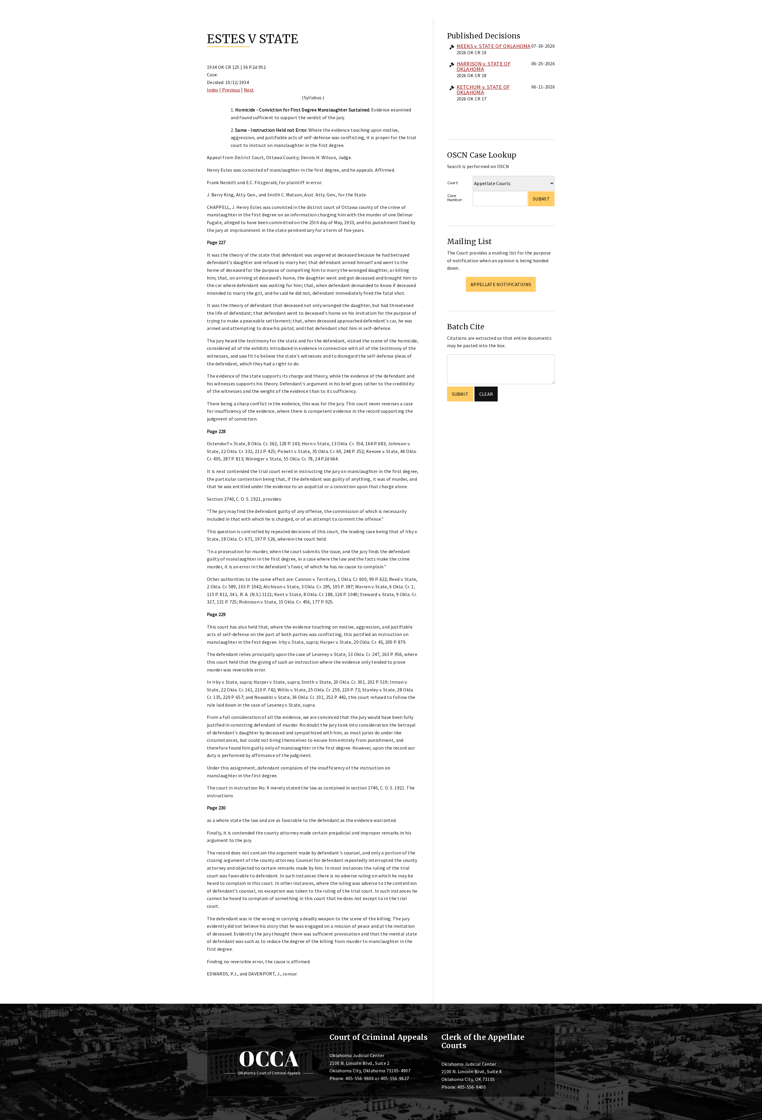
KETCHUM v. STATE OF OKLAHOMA (483, 89)
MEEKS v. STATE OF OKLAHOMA (494, 46)
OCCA (269, 1058)
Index (212, 90)
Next (249, 90)
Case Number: (455, 197)
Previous (231, 90)
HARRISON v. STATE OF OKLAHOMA (483, 66)
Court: (453, 183)
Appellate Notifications (501, 284)
